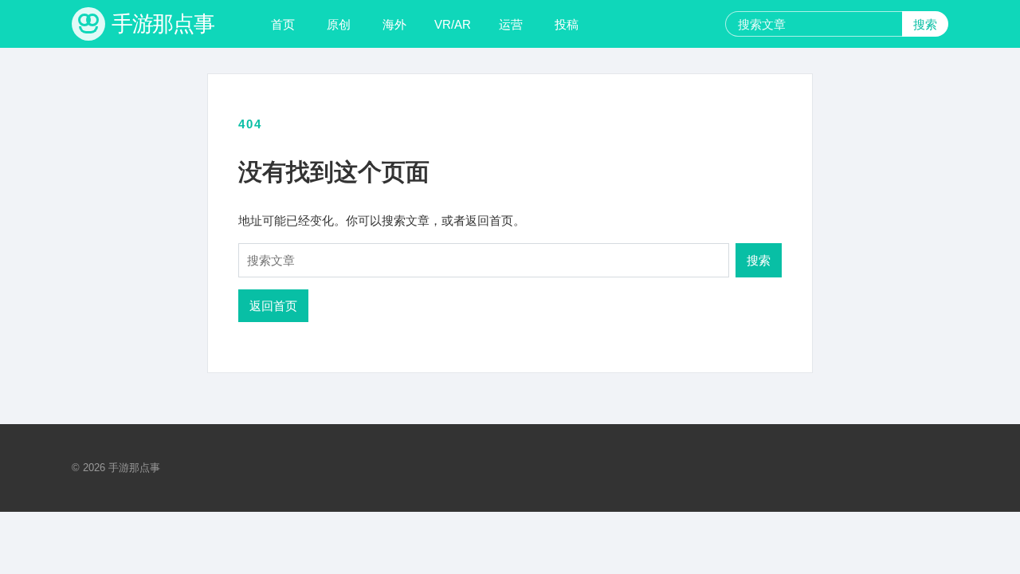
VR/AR (452, 24)
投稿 (567, 24)
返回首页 (273, 306)
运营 (511, 24)
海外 (394, 24)
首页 (283, 24)
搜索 (925, 24)
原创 (339, 24)
